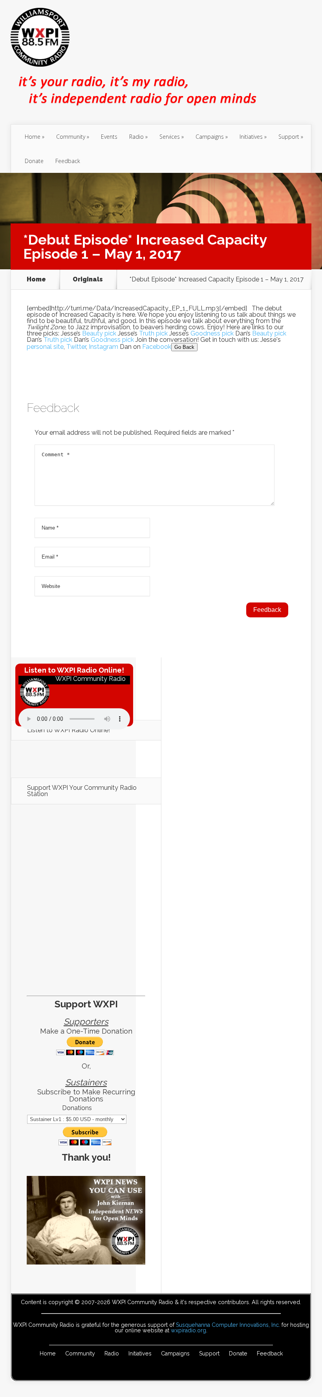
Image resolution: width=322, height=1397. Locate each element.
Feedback (67, 161)
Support (288, 136)
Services (169, 136)
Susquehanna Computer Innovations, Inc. (228, 1325)
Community (70, 136)
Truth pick (153, 333)
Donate (34, 161)
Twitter (76, 346)
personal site (45, 346)
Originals (88, 279)
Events (109, 136)
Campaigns (210, 136)
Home (32, 136)
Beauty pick (99, 333)
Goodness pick (212, 333)
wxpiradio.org (188, 1330)
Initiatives (251, 136)
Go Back (184, 347)
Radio (136, 136)
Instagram (103, 346)
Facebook (156, 346)
